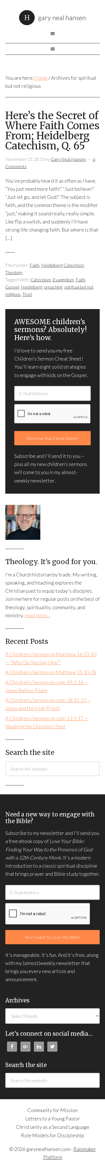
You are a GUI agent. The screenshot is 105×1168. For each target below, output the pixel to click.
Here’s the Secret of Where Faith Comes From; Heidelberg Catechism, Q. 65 (52, 130)
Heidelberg (31, 286)
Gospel (12, 286)
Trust (27, 294)
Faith (34, 265)
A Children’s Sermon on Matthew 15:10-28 (50, 672)
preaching (53, 286)
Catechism (41, 279)
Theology (14, 272)
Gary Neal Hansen (62, 17)
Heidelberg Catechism (62, 265)
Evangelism (63, 279)
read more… (37, 615)
